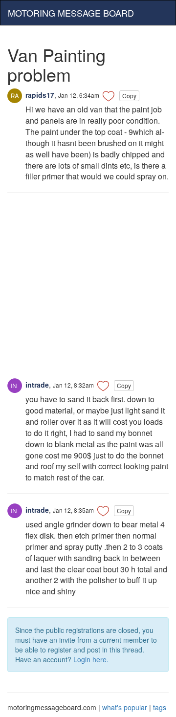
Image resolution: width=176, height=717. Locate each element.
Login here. (91, 659)
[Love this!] (108, 95)
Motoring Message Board (71, 12)
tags (159, 707)
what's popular (124, 707)
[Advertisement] (88, 290)
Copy (129, 95)
